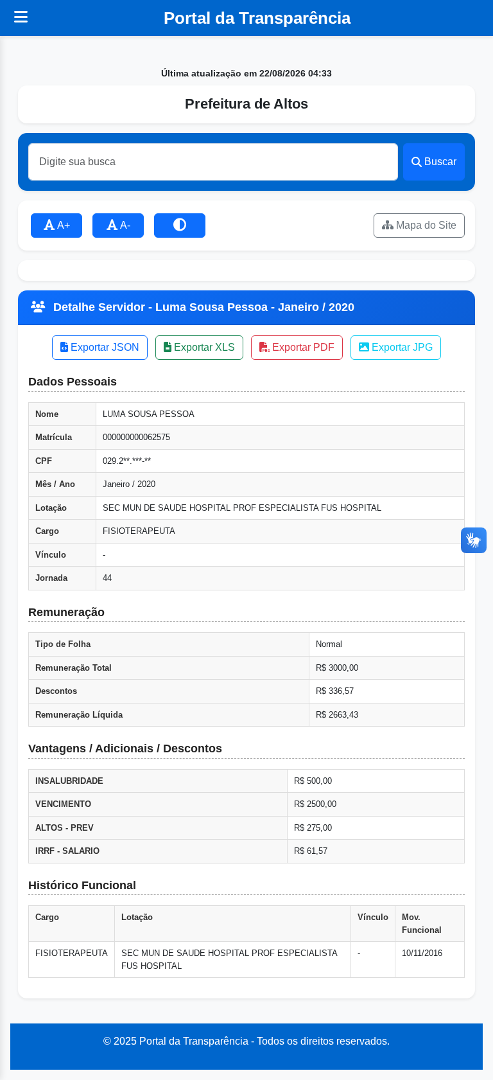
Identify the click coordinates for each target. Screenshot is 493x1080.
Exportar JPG (401, 347)
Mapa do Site (425, 225)
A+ (62, 225)
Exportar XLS (203, 347)
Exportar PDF (302, 347)
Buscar (440, 161)
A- (124, 225)
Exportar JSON (103, 347)
